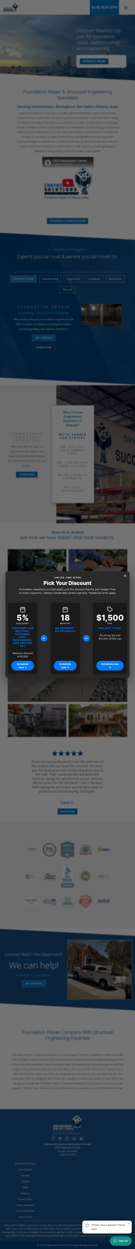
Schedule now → (22, 665)
